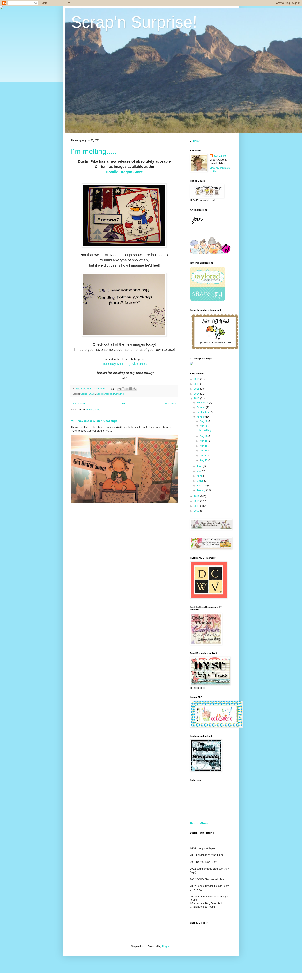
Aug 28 (204, 436)
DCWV (92, 394)
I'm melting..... (94, 151)
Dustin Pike (118, 394)
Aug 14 (204, 450)
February (202, 485)
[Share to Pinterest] (135, 389)
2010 (197, 506)
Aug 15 (204, 445)
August (201, 417)
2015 (197, 388)
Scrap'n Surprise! (134, 22)
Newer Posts (79, 403)
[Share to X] (127, 389)
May (199, 471)
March (200, 480)
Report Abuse (199, 823)
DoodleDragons (104, 394)
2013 (197, 398)
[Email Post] (112, 388)
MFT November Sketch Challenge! (95, 421)
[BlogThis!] (123, 389)
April (199, 475)
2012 (197, 496)
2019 (197, 379)
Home (125, 403)
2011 (197, 501)
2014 (197, 393)
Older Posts (170, 403)
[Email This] (119, 389)
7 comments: (100, 388)
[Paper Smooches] (215, 349)
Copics (83, 394)
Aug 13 (204, 455)
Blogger (166, 946)
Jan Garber (220, 155)
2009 (197, 510)
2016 (197, 384)
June (200, 466)
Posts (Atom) (93, 409)
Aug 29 (204, 426)
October (201, 407)
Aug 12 (204, 460)
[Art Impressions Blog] (210, 253)
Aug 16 (204, 441)
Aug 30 (204, 421)
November (203, 402)
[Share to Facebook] (131, 389)
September (203, 412)
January (201, 490)
